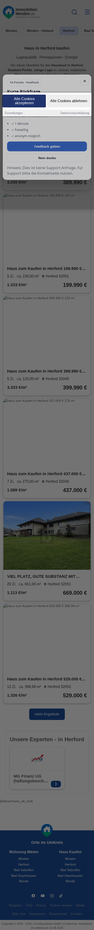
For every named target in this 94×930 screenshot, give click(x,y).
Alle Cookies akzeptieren (24, 101)
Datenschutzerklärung (74, 113)
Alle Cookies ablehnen (68, 101)
